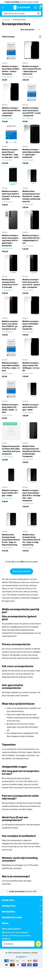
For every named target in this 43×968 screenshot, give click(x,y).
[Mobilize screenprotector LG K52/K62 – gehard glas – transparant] (31, 305)
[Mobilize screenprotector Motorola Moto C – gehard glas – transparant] (31, 134)
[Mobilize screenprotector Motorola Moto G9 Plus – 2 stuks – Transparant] (11, 50)
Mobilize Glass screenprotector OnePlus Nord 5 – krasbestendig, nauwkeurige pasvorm (31, 196)
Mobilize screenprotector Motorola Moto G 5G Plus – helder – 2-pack (11, 366)
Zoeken (38, 13)
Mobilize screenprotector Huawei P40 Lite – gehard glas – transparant (11, 112)
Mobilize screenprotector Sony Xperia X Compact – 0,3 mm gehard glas (11, 195)
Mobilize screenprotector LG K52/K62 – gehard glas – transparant (30, 325)
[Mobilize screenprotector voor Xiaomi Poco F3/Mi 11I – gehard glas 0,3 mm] (11, 305)
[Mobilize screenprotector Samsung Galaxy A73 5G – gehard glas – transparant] (31, 264)
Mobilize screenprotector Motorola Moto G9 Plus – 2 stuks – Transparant (10, 70)
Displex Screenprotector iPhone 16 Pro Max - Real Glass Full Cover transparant (11, 450)
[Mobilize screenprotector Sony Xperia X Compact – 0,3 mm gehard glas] (11, 175)
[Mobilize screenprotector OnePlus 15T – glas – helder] (11, 474)
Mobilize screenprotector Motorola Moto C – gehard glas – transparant (31, 153)
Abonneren (38, 944)
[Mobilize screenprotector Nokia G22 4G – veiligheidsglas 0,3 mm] (31, 219)
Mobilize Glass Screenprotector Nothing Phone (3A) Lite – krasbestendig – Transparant (31, 451)
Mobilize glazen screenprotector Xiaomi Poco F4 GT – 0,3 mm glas (10, 283)
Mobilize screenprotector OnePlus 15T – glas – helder (10, 492)
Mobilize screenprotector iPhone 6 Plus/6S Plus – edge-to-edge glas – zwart (10, 153)
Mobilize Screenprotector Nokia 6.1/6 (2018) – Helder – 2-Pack (10, 408)
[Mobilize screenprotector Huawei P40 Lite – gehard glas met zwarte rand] (31, 50)
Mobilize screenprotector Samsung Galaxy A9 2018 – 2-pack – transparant (31, 112)
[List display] (40, 37)
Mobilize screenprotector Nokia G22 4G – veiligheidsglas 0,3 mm (31, 239)
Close (21, 900)
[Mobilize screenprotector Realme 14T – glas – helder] (31, 389)
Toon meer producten (21, 571)
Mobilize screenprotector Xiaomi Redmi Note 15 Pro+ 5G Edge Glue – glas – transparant (31, 495)
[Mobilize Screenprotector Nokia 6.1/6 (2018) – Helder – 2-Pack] (11, 389)
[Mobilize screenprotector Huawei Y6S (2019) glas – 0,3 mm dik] (31, 347)
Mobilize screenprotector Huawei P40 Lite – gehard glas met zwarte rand (31, 70)
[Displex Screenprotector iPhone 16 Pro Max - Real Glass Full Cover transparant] (11, 430)
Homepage (6, 20)
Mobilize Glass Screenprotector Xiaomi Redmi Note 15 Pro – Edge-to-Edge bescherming (31, 540)
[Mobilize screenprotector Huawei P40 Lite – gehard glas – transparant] (11, 92)
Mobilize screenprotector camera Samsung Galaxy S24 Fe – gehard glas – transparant (10, 240)
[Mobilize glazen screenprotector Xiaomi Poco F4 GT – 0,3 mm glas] (11, 264)
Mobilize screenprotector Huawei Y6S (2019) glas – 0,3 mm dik (30, 366)
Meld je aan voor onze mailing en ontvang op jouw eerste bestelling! (16, 935)
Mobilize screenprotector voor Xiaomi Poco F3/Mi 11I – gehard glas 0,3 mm (10, 325)
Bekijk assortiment (3, 8)
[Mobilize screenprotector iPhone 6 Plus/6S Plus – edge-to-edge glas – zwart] (11, 134)
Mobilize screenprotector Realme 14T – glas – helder (30, 407)
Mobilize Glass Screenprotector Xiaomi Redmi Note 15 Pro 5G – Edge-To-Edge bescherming (11, 540)
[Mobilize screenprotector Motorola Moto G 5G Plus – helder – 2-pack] (11, 347)
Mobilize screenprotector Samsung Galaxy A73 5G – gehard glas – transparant (31, 283)
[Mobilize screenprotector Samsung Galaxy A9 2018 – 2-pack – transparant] (31, 92)
